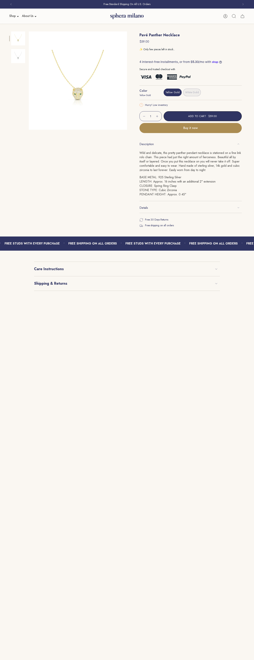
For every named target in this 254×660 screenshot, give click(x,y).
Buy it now (190, 128)
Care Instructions (49, 269)
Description (146, 144)
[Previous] (11, 4)
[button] (13, 16)
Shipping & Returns (50, 283)
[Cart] (242, 16)
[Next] (243, 4)
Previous (29, 80)
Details (143, 208)
